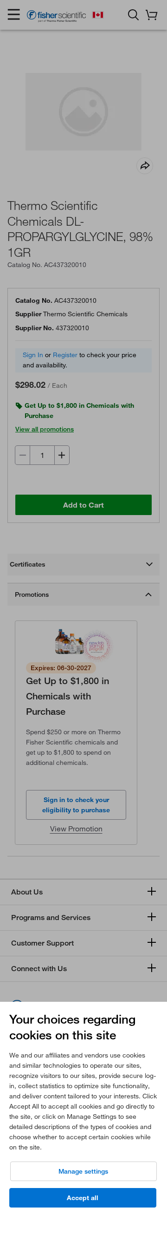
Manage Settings (83, 1171)
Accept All (82, 1198)
